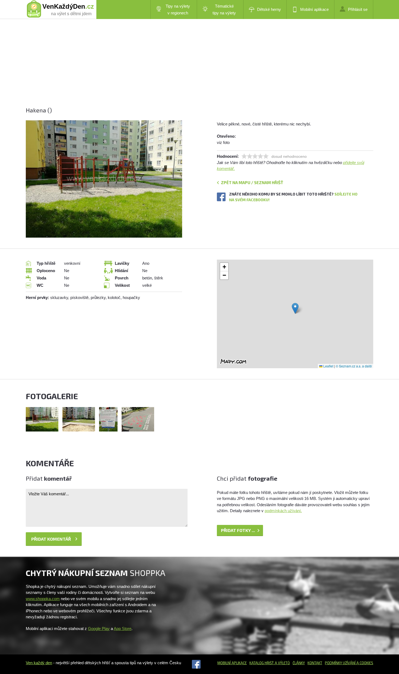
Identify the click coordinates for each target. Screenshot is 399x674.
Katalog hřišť (261, 663)
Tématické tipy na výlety (224, 9)
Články (299, 663)
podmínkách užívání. (283, 510)
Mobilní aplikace (314, 9)
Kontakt (315, 663)
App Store (122, 628)
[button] (295, 308)
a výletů (282, 663)
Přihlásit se (358, 9)
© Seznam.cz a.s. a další (354, 366)
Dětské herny (269, 9)
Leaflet (327, 366)
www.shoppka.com (43, 598)
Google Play (99, 628)
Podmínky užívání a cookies (349, 663)
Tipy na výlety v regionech (178, 9)
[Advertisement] (189, 68)
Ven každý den (39, 662)
